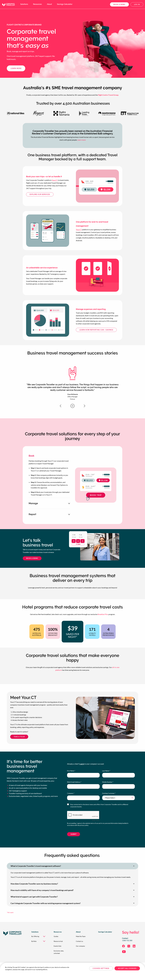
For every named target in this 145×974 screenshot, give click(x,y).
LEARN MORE (16, 68)
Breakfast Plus (103, 614)
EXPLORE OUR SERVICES (40, 194)
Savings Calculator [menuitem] (64, 4)
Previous (60, 406)
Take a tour (19, 737)
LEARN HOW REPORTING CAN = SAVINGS (96, 330)
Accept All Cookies (127, 968)
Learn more (81, 140)
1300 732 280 (127, 940)
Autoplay (72, 406)
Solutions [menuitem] (24, 4)
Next (84, 406)
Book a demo (119, 4)
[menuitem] (39, 936)
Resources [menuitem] (37, 4)
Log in (137, 4)
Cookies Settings (101, 968)
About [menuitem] (49, 4)
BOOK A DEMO (32, 558)
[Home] (8, 4)
